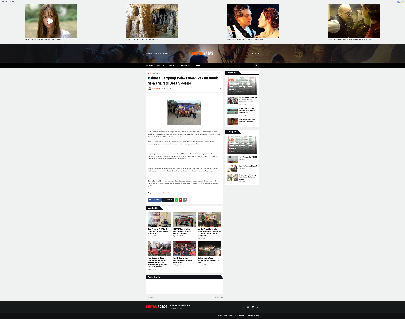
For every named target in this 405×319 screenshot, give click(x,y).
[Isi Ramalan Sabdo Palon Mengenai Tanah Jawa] (232, 121)
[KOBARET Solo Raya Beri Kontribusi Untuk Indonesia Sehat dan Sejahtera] (184, 219)
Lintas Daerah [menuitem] (185, 65)
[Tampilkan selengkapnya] (189, 200)
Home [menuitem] (151, 65)
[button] (147, 65)
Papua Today (157, 53)
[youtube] (258, 53)
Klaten (160, 193)
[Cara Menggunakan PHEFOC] (232, 159)
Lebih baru (150, 297)
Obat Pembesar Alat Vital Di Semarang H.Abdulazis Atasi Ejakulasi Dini (158, 231)
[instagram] (257, 307)
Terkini (170, 193)
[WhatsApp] (176, 200)
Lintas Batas (228, 316)
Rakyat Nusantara (253, 316)
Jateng (157, 73)
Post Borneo (166, 53)
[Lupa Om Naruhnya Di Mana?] (232, 168)
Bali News (149, 53)
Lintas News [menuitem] (172, 65)
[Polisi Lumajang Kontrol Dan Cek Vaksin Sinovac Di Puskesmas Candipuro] (232, 100)
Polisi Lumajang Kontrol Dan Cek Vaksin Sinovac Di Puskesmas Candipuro (248, 100)
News (165, 193)
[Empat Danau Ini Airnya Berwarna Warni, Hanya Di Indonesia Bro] (232, 111)
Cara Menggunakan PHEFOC (248, 157)
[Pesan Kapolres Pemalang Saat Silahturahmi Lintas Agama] (232, 177)
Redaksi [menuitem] (197, 65)
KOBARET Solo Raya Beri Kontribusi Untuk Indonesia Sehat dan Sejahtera (182, 231)
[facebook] (252, 53)
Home (220, 316)
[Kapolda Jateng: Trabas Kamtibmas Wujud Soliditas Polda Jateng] (184, 248)
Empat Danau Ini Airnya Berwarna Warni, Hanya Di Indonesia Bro (247, 111)
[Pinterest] (180, 200)
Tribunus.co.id (239, 316)
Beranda (151, 73)
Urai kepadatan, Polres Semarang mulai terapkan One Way (208, 260)
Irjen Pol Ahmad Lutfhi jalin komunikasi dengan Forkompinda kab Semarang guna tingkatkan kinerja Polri (209, 232)
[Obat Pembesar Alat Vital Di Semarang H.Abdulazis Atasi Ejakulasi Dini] (159, 219)
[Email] (185, 200)
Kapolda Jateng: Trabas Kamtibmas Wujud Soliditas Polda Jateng (182, 260)
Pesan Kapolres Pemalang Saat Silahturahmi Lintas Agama (247, 177)
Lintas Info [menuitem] (160, 65)
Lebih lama (218, 297)
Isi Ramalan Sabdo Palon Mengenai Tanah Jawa (247, 120)
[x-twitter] (255, 53)
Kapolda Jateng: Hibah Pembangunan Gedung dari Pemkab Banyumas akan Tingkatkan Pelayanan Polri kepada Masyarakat (157, 262)
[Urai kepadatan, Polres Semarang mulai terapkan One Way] (209, 248)
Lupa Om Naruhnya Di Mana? (248, 166)
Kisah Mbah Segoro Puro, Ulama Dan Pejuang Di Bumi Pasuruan (240, 87)
